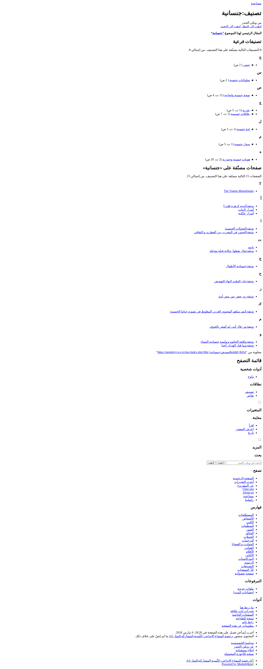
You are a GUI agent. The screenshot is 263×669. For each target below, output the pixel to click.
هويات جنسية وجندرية (236, 159)
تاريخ (251, 432)
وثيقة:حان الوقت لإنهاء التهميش (234, 281)
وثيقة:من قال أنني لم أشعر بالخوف (232, 326)
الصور (250, 529)
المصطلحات (246, 514)
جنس (246, 65)
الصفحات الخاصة (243, 614)
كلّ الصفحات (245, 569)
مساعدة (256, 3)
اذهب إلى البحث (230, 26)
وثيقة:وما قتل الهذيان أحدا (237, 345)
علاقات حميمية (240, 113)
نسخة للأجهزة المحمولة (239, 654)
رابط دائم (248, 622)
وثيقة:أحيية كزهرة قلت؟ (238, 206)
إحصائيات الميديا (243, 592)
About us (248, 492)
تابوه (251, 247)
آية (244, 632)
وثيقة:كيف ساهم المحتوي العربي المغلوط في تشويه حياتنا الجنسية (212, 311)
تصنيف (249, 391)
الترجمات (248, 540)
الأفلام (250, 551)
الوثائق (249, 533)
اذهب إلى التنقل (251, 26)
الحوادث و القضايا (243, 544)
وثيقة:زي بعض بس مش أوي (236, 296)
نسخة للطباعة (245, 618)
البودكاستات (246, 558)
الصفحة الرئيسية (243, 478)
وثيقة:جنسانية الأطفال (240, 266)
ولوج (251, 376)
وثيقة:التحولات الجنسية (239, 228)
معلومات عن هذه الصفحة (238, 625)
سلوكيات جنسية (239, 80)
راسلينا (249, 499)
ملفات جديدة (246, 588)
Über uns (248, 489)
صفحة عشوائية (244, 573)
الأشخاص (248, 518)
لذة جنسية (243, 129)
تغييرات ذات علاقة (242, 611)
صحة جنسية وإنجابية (237, 95)
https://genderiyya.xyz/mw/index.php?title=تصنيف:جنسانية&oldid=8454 (201, 352)
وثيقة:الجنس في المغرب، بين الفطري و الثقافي (224, 232)
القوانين (249, 547)
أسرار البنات (246, 209)
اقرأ (251, 425)
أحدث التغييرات (244, 482)
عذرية (246, 110)
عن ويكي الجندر (244, 646)
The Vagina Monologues (239, 191)
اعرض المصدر (245, 429)
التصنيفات (247, 566)
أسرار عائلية (246, 213)
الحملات (249, 536)
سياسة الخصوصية (242, 643)
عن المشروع (245, 485)
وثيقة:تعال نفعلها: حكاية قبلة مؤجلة (232, 251)
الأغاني (249, 555)
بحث (258, 455)
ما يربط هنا (247, 607)
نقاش (250, 395)
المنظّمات (247, 525)
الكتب (250, 522)
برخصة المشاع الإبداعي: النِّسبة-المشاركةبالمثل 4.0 (201, 636)
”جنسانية (218, 33)
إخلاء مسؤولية (245, 650)
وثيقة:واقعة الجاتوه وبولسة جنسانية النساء (227, 341)
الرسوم (249, 562)
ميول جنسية (242, 144)
